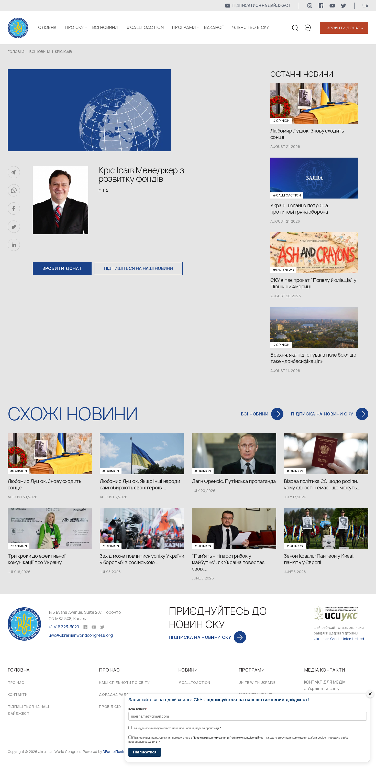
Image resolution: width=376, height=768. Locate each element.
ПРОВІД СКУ (110, 706)
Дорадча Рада (114, 694)
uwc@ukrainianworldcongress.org (81, 635)
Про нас (16, 682)
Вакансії (214, 27)
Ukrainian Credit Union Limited (339, 639)
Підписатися (145, 752)
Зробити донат (343, 27)
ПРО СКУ (74, 27)
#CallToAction (145, 27)
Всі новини (105, 27)
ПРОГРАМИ (184, 27)
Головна (46, 27)
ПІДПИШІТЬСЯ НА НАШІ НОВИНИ (138, 268)
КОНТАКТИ (17, 694)
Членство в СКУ (250, 27)
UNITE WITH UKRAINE (257, 682)
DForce (109, 751)
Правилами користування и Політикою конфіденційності (229, 737)
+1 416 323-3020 (64, 627)
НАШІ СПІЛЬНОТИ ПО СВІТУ (124, 682)
